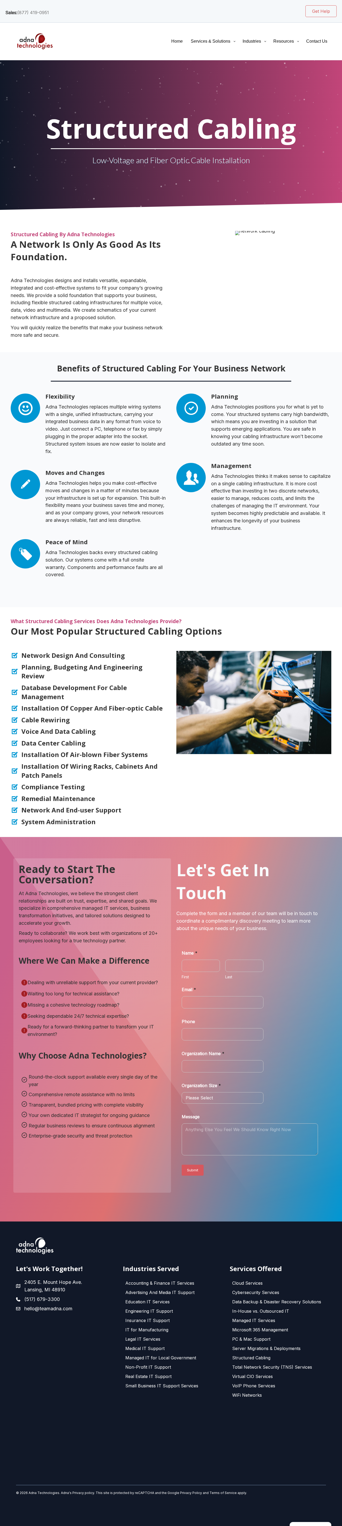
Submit (192, 1170)
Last (228, 977)
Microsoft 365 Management (260, 1329)
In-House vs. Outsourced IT (260, 1311)
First (185, 977)
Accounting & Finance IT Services (159, 1283)
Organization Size (201, 1085)
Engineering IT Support (149, 1311)
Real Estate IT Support (148, 1376)
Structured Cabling (251, 1357)
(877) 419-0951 (33, 12)
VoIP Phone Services (253, 1385)
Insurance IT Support (147, 1320)
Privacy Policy (191, 1493)
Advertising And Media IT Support (160, 1292)
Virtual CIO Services (252, 1376)
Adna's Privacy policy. (78, 1493)
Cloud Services (247, 1283)
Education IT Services (147, 1301)
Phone (188, 1021)
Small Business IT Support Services (161, 1385)
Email (189, 989)
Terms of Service (223, 1493)
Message (191, 1116)
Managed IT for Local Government (160, 1357)
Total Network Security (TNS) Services (272, 1367)
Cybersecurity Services (255, 1292)
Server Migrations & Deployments (266, 1348)
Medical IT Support (145, 1348)
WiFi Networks (247, 1395)
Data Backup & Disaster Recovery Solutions (276, 1301)
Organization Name (203, 1053)
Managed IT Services (253, 1320)
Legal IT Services (142, 1339)
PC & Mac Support (251, 1339)
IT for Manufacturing (146, 1329)
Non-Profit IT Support (148, 1367)
